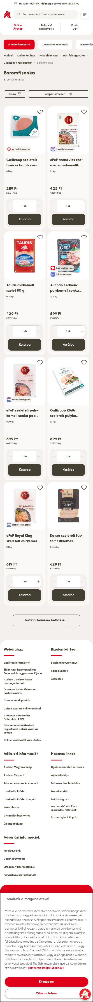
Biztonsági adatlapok (64, 817)
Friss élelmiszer (49, 55)
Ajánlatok (57, 678)
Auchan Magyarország (18, 767)
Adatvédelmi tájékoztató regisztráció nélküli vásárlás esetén (21, 729)
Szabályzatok (59, 670)
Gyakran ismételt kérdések (67, 767)
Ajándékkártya (60, 775)
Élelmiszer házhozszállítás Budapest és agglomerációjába (23, 671)
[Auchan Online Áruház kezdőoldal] (7, 14)
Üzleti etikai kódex (15, 791)
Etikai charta (11, 807)
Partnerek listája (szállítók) (46, 968)
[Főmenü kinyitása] (84, 14)
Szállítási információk (17, 662)
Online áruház (26, 55)
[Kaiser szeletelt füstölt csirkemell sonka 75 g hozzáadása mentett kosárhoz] (84, 487)
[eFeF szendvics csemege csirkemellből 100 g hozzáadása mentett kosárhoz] (84, 111)
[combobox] (46, 14)
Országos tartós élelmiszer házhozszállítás (20, 691)
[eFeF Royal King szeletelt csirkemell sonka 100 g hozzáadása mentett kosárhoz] (40, 487)
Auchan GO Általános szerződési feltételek (64, 808)
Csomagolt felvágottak (18, 62)
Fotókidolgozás (60, 799)
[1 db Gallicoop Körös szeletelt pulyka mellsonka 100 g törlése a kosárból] (54, 456)
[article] (25, 168)
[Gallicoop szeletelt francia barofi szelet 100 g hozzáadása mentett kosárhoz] (40, 111)
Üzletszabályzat (13, 823)
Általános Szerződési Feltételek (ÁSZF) (17, 717)
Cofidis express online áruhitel (22, 708)
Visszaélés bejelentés (17, 815)
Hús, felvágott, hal (74, 55)
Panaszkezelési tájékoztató (20, 875)
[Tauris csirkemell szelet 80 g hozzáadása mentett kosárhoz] (40, 237)
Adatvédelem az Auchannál (21, 783)
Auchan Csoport (14, 775)
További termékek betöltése (44, 620)
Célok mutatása (46, 993)
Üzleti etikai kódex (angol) (20, 799)
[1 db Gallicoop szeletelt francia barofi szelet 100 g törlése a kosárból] (10, 206)
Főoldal (8, 55)
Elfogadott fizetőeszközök (19, 866)
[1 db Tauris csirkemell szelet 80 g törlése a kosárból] (10, 331)
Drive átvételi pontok (17, 700)
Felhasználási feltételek (65, 783)
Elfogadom (46, 981)
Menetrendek (59, 791)
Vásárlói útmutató (15, 858)
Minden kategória (19, 44)
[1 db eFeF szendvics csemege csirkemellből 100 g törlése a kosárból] (54, 206)
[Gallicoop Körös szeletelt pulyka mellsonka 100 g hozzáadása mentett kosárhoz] (84, 362)
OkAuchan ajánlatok (55, 44)
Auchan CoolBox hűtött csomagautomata (18, 681)
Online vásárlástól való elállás (22, 740)
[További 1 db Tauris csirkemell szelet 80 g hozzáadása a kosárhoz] (38, 331)
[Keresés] (19, 14)
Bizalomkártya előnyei (64, 662)
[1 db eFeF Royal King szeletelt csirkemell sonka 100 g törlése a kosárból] (10, 581)
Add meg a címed (50, 3)
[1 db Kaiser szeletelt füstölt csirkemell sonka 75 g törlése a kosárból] (54, 581)
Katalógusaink (12, 850)
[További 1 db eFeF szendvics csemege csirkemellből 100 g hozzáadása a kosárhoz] (82, 206)
